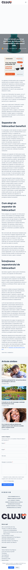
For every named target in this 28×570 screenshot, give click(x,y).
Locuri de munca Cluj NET (8, 551)
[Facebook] (2, 492)
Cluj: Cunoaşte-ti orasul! (14, 500)
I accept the (8, 481)
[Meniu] (25, 2)
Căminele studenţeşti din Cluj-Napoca (14, 502)
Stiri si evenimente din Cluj (14, 496)
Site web (4, 455)
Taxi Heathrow (5, 555)
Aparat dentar (5, 560)
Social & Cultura (22, 48)
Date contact (6, 533)
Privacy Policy (11, 481)
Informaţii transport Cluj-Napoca (14, 505)
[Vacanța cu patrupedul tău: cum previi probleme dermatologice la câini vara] (14, 371)
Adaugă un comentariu (7, 462)
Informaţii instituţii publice (14, 503)
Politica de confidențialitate (10, 530)
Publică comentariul (7, 484)
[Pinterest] (8, 492)
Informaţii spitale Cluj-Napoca (14, 507)
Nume (3, 443)
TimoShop (4, 553)
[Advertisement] (14, 19)
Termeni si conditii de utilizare (14, 498)
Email (3, 449)
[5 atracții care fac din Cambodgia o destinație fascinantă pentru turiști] (14, 393)
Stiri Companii (5, 556)
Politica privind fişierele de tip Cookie (12, 532)
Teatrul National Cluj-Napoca (9, 549)
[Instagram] (6, 492)
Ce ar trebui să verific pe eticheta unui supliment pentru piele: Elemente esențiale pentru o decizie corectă (13, 426)
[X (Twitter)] (4, 492)
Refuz (17, 567)
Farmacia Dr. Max (6, 558)
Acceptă (11, 567)
